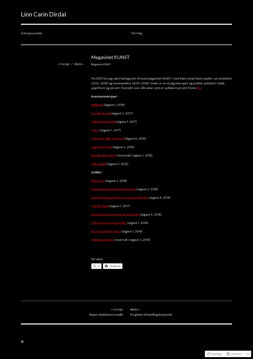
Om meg (136, 33)
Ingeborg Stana (101, 147)
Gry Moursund (101, 113)
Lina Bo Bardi (100, 206)
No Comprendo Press (106, 231)
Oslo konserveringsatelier (109, 223)
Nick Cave (98, 181)
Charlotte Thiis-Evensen (107, 138)
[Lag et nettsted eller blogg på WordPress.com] (22, 341)
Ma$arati (97, 105)
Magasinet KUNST (101, 64)
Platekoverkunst (102, 239)
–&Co (95, 130)
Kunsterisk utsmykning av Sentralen (115, 214)
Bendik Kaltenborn (103, 155)
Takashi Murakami (103, 121)
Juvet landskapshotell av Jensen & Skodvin (119, 197)
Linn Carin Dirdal (43, 14)
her (199, 88)
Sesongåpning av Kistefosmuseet (113, 189)
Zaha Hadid (98, 164)
